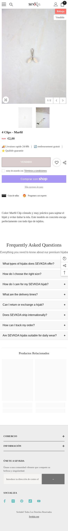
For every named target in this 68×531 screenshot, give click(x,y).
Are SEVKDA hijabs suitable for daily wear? (30, 335)
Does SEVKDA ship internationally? (25, 314)
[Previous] (56, 100)
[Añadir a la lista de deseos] (56, 162)
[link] (17, 405)
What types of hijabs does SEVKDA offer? (28, 263)
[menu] (4, 4)
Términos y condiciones (35, 171)
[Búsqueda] (11, 4)
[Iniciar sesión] (56, 4)
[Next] (63, 100)
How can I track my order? (19, 325)
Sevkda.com (34, 516)
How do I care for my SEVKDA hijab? (25, 284)
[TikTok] (30, 501)
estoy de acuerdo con (14, 171)
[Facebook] (4, 501)
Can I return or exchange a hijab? (23, 304)
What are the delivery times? (20, 294)
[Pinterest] (21, 501)
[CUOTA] (63, 162)
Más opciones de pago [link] (34, 187)
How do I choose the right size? (22, 273)
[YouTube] (38, 501)
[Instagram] (13, 501)
